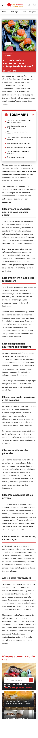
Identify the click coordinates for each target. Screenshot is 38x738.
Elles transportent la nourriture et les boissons (19, 133)
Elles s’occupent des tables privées (19, 147)
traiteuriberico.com (10, 621)
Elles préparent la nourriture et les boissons (19, 139)
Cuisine (8, 55)
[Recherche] (28, 4)
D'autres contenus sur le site (18, 658)
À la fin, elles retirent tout (15, 157)
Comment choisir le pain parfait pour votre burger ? (19, 702)
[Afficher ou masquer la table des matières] (31, 115)
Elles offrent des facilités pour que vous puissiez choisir (19, 121)
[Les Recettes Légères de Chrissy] (15, 5)
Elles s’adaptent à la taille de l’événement (16, 127)
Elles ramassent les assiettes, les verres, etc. (18, 152)
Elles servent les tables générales (18, 143)
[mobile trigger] (4, 5)
